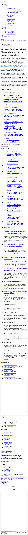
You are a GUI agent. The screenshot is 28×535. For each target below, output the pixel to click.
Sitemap (7, 475)
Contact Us (6, 36)
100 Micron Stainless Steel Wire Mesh (13, 479)
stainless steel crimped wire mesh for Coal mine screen (13, 129)
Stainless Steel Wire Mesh (16, 9)
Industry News (10, 31)
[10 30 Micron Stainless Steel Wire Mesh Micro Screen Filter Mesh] (6, 138)
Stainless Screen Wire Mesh (10, 365)
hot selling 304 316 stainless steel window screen (15, 155)
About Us (6, 5)
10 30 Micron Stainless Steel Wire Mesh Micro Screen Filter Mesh (13, 142)
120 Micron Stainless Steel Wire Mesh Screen (14, 116)
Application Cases (11, 32)
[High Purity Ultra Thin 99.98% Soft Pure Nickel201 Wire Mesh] (9, 190)
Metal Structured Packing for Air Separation (13, 218)
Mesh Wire (6, 65)
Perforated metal (10, 15)
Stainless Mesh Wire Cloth (10, 373)
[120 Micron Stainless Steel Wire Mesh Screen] (10, 113)
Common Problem (11, 34)
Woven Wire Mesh (11, 8)
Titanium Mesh (10, 17)
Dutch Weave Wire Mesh (15, 11)
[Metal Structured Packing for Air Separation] (9, 215)
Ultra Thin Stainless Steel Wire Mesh (12, 378)
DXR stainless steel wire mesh (12, 281)
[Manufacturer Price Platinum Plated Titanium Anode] (11, 158)
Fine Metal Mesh (11, 66)
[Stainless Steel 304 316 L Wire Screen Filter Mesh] (10, 132)
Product (5, 7)
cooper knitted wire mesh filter (14, 174)
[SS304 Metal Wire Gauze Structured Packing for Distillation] (9, 202)
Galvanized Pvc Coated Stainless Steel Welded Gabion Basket (15, 199)
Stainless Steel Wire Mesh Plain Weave (13, 366)
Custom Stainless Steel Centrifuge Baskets (15, 168)
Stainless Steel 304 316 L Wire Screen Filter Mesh (13, 135)
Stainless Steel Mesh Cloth (16, 478)
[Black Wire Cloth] (11, 208)
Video (5, 27)
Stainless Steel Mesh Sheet (10, 371)
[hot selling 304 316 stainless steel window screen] (14, 151)
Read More (6, 104)
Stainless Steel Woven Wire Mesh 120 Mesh (15, 224)
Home (5, 4)
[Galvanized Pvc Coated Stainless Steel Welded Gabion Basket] (10, 196)
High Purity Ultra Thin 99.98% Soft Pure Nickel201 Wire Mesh (15, 193)
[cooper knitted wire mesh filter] (11, 171)
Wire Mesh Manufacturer (9, 377)
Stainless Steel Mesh (8, 374)
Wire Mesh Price (7, 375)
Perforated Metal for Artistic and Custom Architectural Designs (14, 245)
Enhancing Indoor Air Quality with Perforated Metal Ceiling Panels (14, 232)
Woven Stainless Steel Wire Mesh (16, 477)
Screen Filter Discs (8, 369)
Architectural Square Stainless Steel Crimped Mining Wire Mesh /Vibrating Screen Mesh (13, 99)
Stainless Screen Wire (14, 65)
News (5, 28)
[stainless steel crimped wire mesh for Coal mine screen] (9, 126)
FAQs (5, 35)
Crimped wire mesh (14, 12)
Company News (10, 30)
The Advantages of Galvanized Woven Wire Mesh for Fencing (15, 269)
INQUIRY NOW (5, 461)
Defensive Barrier (11, 23)
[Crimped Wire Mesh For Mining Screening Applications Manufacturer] (7, 119)
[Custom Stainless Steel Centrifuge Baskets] (15, 165)
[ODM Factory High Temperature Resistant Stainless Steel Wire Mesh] (14, 184)
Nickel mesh (9, 16)
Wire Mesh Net (4, 477)
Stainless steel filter (11, 19)
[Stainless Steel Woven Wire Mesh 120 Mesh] (13, 221)
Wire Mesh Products (8, 370)
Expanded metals (11, 20)
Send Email (3, 483)
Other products (10, 25)
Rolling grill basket (11, 21)
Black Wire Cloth (13, 211)
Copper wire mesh (14, 13)
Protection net (10, 24)
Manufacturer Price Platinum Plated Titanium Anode (14, 161)
